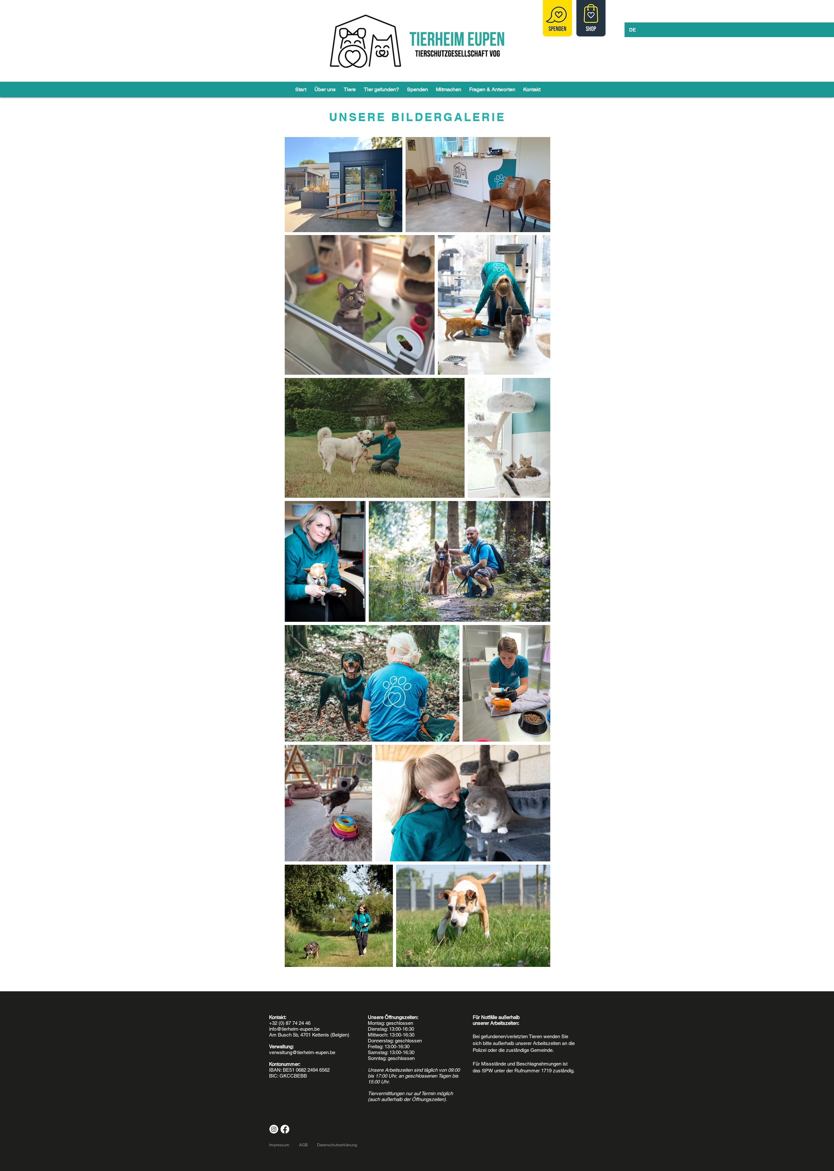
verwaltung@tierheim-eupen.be (302, 1052)
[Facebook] (284, 1129)
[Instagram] (273, 1129)
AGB (303, 1144)
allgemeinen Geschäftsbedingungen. (156, 3)
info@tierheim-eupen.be (294, 1029)
